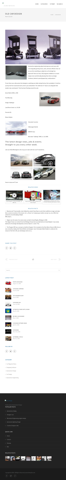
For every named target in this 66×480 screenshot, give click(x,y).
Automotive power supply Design (21, 309)
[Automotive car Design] (44, 458)
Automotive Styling (11, 411)
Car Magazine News (11, 364)
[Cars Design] (8, 3)
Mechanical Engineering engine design (16, 418)
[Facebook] (6, 248)
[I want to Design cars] (33, 458)
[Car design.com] (23, 458)
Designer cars (10, 414)
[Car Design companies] (39, 458)
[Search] (59, 270)
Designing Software (11, 367)
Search (60, 4)
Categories (44, 4)
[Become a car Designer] (28, 458)
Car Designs (16, 330)
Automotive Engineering (12, 377)
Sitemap (52, 4)
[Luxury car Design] (18, 458)
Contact (9, 439)
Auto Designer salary (18, 295)
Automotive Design (11, 371)
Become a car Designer (18, 316)
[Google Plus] (14, 248)
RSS (8, 447)
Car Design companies (18, 288)
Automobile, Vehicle (18, 337)
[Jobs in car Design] (12, 458)
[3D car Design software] (49, 458)
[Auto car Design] (7, 458)
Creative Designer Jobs (13, 425)
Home (37, 4)
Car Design (58, 14)
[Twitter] (10, 248)
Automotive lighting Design (14, 422)
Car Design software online (20, 323)
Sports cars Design (17, 282)
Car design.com (17, 302)
